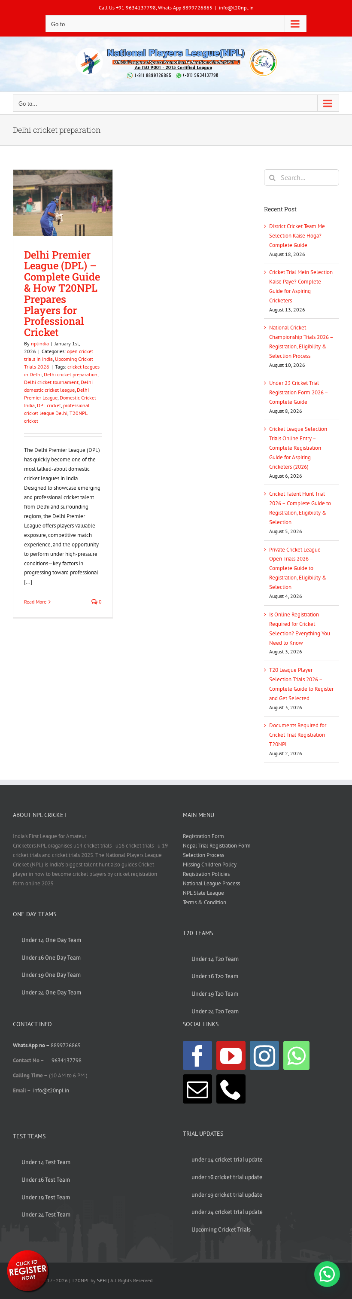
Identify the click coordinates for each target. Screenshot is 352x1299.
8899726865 (66, 1045)
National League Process (211, 883)
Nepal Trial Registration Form (217, 845)
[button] (327, 1274)
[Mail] (197, 1089)
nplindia (40, 343)
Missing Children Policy (210, 864)
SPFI (101, 1280)
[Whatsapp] (296, 1055)
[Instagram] (264, 1055)
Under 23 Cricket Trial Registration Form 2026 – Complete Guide (298, 392)
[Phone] (231, 1089)
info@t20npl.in (236, 7)
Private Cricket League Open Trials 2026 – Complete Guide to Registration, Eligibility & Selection (298, 568)
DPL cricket (49, 405)
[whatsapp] (28, 1251)
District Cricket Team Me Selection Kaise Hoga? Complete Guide (297, 236)
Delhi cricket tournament (51, 382)
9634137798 (67, 1060)
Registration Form (203, 836)
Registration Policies (206, 874)
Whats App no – (32, 1045)
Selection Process (203, 855)
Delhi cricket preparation (70, 374)
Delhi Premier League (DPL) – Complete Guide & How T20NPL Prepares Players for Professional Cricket (62, 293)
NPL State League (203, 892)
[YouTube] (231, 1055)
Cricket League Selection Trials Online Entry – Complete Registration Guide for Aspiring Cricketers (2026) (298, 447)
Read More (35, 601)
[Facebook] (197, 1055)
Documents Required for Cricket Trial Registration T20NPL (297, 735)
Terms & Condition (204, 902)
